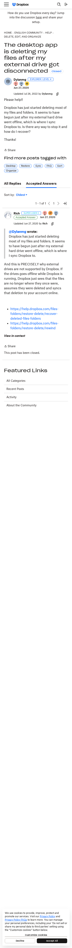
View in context (14, 335)
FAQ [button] (49, 165)
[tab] (13, 183)
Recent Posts (15, 389)
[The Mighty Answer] (50, 213)
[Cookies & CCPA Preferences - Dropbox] (36, 927)
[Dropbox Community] (20, 4)
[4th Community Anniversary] (16, 84)
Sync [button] (38, 165)
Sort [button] (59, 165)
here (39, 17)
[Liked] (27, 84)
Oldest (21, 195)
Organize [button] (11, 170)
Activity (11, 397)
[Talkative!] (21, 84)
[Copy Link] (57, 94)
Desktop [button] (10, 165)
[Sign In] (66, 4)
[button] (8, 81)
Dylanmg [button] (20, 79)
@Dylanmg (17, 232)
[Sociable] (56, 213)
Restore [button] (25, 165)
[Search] (59, 4)
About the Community (21, 405)
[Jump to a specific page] (65, 203)
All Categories (15, 380)
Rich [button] (17, 213)
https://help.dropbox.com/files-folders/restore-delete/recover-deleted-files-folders (34, 313)
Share (10, 150)
